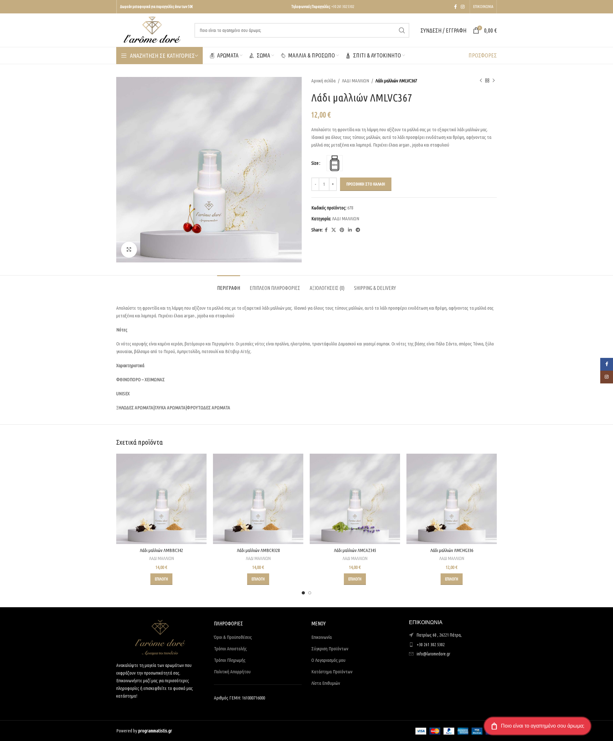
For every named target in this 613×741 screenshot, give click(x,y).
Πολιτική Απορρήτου (232, 671)
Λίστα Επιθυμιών (325, 683)
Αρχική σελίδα (323, 80)
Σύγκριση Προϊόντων (329, 648)
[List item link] (453, 644)
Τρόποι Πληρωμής (230, 660)
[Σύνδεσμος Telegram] (358, 230)
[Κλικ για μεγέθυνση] (129, 250)
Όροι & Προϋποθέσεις (233, 637)
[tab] (228, 285)
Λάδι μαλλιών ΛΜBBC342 (161, 550)
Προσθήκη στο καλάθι (365, 184)
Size (315, 163)
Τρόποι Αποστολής (230, 648)
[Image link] (160, 637)
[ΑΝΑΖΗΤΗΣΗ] (402, 30)
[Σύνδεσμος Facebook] (455, 7)
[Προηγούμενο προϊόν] (481, 81)
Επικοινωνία (321, 637)
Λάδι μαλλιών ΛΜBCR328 (258, 550)
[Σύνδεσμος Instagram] (462, 7)
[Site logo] (152, 29)
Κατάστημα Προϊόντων (331, 671)
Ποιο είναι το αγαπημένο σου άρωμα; (542, 726)
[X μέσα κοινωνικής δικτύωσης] (333, 230)
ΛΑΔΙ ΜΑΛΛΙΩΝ (355, 80)
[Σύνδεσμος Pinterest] (342, 230)
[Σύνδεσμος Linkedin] (350, 230)
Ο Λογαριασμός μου (328, 660)
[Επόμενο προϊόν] (493, 81)
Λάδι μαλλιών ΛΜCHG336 (451, 550)
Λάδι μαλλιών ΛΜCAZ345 (355, 550)
